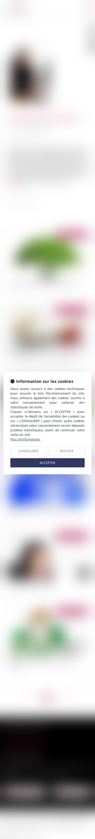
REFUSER (67, 451)
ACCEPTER (47, 462)
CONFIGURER (28, 451)
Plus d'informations (25, 439)
